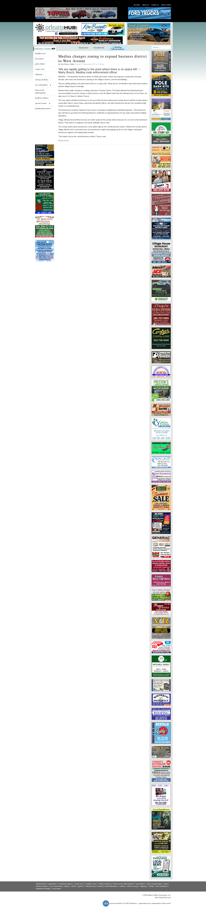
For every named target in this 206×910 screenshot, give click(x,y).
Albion (66, 886)
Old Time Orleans (42, 886)
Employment (83, 47)
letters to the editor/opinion (40, 91)
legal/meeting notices (43, 108)
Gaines (80, 886)
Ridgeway (143, 886)
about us (145, 5)
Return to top (63, 140)
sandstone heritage (43, 888)
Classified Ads (98, 47)
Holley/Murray (90, 886)
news (165, 884)
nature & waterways (154, 884)
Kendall (100, 886)
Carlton (73, 886)
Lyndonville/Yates (111, 886)
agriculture (52, 884)
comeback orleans (65, 884)
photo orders (166, 5)
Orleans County (132, 886)
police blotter (40, 63)
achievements (41, 884)
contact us (155, 5)
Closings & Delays (41, 79)
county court (39, 69)
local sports (39, 58)
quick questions (161, 886)
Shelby (151, 886)
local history (140, 884)
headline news (40, 53)
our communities (56, 886)
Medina (122, 886)
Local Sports (56, 888)
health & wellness (41, 98)
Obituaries (39, 74)
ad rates (137, 5)
